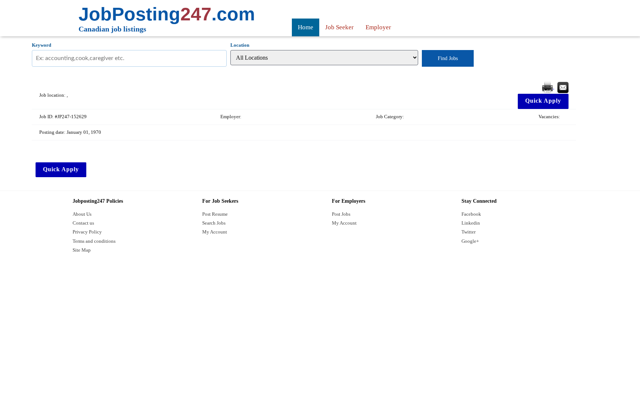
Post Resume (215, 214)
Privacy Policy (87, 232)
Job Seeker (339, 27)
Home (305, 27)
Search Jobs (214, 223)
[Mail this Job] (563, 87)
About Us (82, 214)
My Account (214, 232)
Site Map (82, 250)
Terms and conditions (94, 241)
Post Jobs (341, 214)
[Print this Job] (548, 87)
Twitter (468, 232)
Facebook (471, 214)
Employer (378, 27)
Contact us (83, 223)
